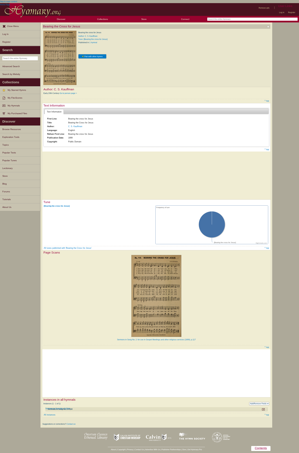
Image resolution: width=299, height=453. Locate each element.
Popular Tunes (9, 160)
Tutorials (6, 199)
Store (144, 19)
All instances (49, 415)
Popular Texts (9, 153)
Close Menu (13, 26)
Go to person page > (68, 93)
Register (291, 12)
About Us (6, 207)
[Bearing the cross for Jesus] (57, 206)
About (113, 449)
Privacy (130, 449)
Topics (5, 145)
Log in (281, 12)
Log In (5, 34)
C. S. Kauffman (75, 126)
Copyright (121, 449)
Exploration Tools (10, 137)
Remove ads (264, 8)
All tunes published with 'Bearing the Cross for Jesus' (68, 248)
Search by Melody (11, 74)
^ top (267, 101)
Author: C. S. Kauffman (87, 36)
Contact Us (139, 449)
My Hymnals (14, 105)
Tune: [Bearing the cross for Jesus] (92, 39)
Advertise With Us (152, 449)
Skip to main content (8, 1)
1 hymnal (93, 42)
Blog (4, 184)
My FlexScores (15, 98)
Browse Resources (11, 129)
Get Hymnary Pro (194, 449)
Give (184, 449)
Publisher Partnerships (171, 449)
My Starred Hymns (17, 90)
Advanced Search (11, 66)
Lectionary (7, 168)
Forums (6, 191)
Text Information (54, 112)
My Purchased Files (17, 113)
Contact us (71, 424)
